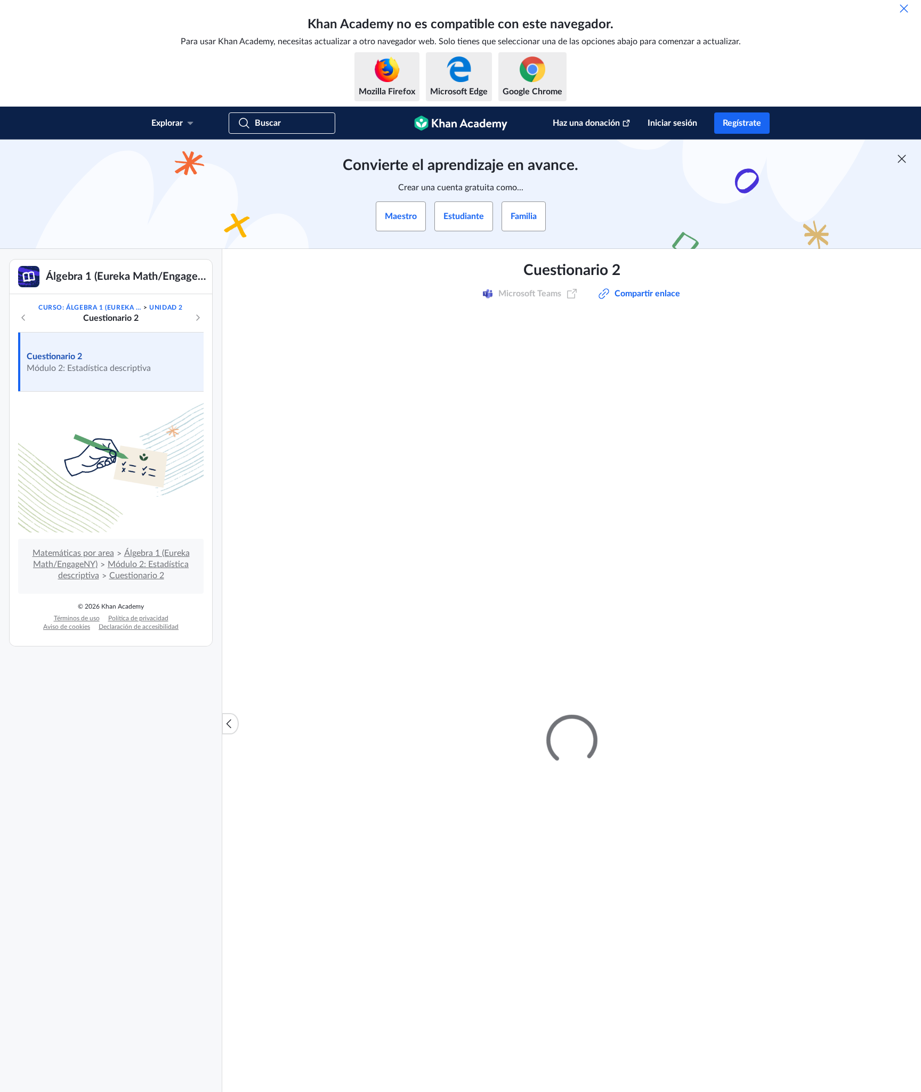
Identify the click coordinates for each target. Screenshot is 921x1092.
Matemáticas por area (73, 553)
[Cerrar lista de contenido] (230, 723)
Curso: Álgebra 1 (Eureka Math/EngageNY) (89, 307)
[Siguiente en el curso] (197, 317)
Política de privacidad (138, 618)
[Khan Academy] (460, 123)
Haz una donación (586, 123)
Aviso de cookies (66, 627)
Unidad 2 (166, 307)
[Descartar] (903, 8)
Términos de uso (77, 618)
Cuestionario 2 (54, 356)
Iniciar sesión (672, 123)
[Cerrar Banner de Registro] (901, 158)
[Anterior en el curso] (23, 317)
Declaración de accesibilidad (139, 627)
